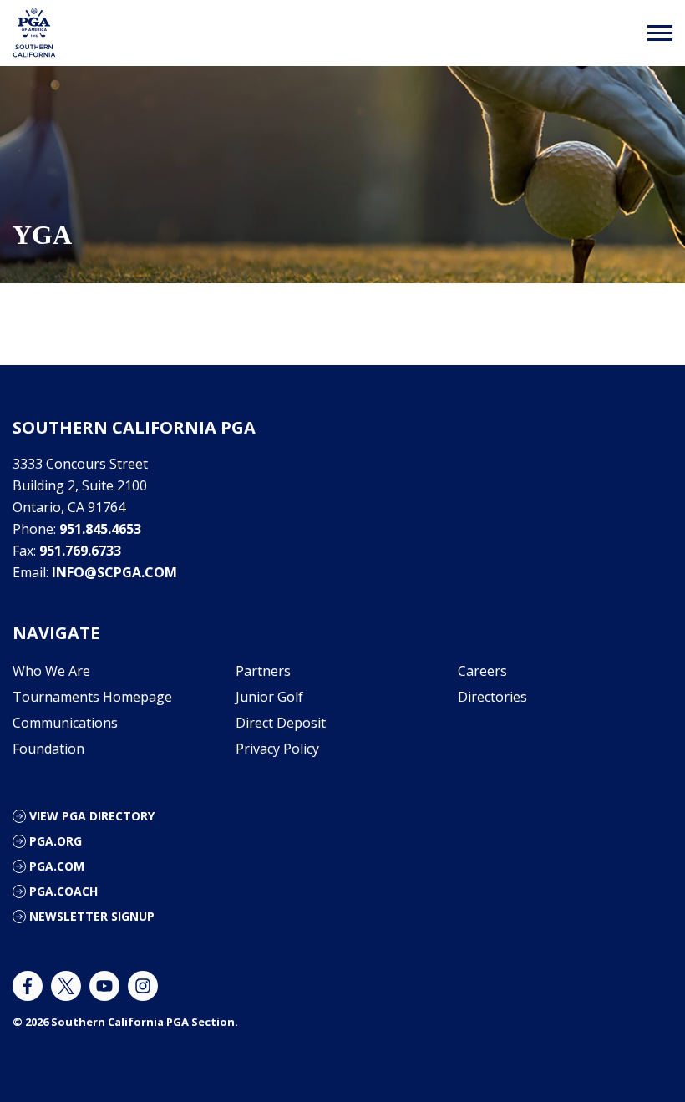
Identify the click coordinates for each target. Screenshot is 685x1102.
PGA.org (55, 841)
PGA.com (56, 866)
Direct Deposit (281, 723)
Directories (492, 697)
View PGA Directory (92, 816)
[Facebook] (28, 986)
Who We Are (51, 671)
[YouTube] (104, 986)
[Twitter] (66, 986)
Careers (482, 671)
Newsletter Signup (92, 916)
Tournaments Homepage (92, 697)
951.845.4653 (100, 529)
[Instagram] (143, 986)
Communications (65, 723)
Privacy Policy (277, 748)
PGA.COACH (63, 891)
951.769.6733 (80, 550)
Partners (263, 671)
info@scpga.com (114, 572)
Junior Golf (269, 697)
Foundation (48, 748)
